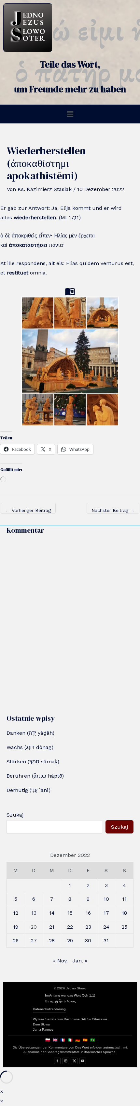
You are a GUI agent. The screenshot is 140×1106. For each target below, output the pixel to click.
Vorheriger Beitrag (28, 510)
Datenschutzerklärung (49, 1009)
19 (15, 927)
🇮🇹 (70, 1040)
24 (106, 927)
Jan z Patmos (43, 1029)
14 (52, 913)
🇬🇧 (55, 1040)
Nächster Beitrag (112, 510)
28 (52, 940)
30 (88, 940)
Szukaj (15, 815)
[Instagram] (66, 1061)
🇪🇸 (85, 1040)
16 (88, 913)
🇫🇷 (62, 1040)
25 (124, 927)
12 (15, 913)
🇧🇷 (92, 1040)
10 (106, 899)
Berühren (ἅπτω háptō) (35, 776)
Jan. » (80, 961)
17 (106, 913)
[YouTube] (82, 1061)
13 (33, 913)
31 (106, 940)
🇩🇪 (77, 1040)
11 (124, 899)
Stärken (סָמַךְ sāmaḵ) (33, 761)
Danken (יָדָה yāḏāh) (30, 733)
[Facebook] (57, 1061)
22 (70, 927)
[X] (74, 1061)
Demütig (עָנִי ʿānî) (28, 790)
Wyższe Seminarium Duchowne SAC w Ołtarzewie (70, 1019)
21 (51, 927)
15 (70, 913)
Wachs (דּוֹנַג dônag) (30, 747)
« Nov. (60, 961)
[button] (70, 114)
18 (124, 913)
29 (70, 940)
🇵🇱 (47, 1040)
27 (34, 940)
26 (16, 940)
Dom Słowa (41, 1024)
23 (88, 927)
